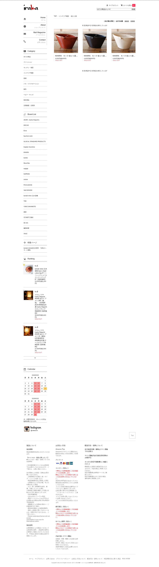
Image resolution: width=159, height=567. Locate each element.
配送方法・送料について (94, 559)
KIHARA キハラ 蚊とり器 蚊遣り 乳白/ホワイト (132, 56)
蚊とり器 (74, 16)
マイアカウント (113, 5)
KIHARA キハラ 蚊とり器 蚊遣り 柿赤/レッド (74, 56)
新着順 (133, 21)
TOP (55, 16)
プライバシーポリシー (63, 559)
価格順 (127, 21)
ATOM (128, 559)
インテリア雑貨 (64, 16)
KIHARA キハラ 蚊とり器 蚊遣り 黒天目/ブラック (104, 56)
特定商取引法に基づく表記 (112, 559)
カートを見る (128, 5)
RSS (123, 559)
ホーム (31, 559)
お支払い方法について (79, 559)
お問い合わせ (50, 559)
